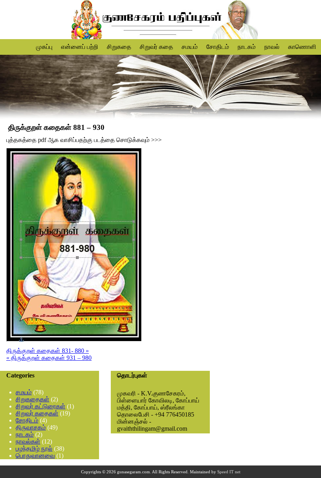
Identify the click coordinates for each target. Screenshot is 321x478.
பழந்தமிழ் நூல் (34, 448)
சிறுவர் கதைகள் (37, 413)
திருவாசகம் (31, 427)
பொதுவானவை (35, 455)
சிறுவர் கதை (156, 46)
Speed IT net (228, 471)
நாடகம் (247, 46)
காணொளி (302, 46)
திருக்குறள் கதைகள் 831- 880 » (47, 350)
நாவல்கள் (28, 441)
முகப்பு (44, 46)
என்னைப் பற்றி (79, 46)
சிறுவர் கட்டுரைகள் (40, 406)
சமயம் (190, 46)
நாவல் (272, 46)
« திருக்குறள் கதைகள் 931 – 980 (49, 357)
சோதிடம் (217, 46)
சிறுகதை (119, 46)
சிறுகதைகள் (32, 399)
